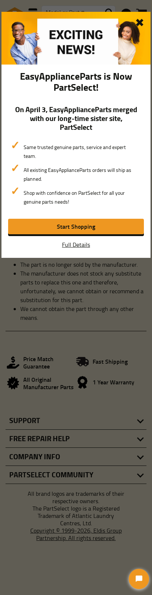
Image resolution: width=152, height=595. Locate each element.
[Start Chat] (139, 579)
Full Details (76, 245)
